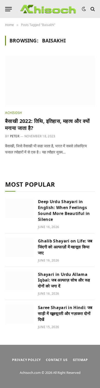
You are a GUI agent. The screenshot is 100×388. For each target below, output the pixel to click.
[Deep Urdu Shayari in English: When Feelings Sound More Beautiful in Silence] (19, 208)
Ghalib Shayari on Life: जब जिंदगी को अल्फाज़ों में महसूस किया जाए (65, 247)
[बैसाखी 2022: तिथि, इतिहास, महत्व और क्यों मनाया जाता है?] (50, 81)
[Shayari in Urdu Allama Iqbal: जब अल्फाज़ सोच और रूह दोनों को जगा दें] (19, 281)
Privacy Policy (26, 360)
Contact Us (56, 360)
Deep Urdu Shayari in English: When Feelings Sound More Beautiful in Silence (64, 210)
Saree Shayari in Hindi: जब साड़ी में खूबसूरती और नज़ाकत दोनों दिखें (65, 313)
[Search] (92, 9)
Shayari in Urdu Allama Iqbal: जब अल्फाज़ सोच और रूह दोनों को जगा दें (64, 280)
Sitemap (80, 360)
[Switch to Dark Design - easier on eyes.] (84, 9)
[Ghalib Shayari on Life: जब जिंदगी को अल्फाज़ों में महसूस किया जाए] (19, 247)
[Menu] (8, 9)
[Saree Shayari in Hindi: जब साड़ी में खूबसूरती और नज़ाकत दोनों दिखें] (19, 314)
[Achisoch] (48, 9)
